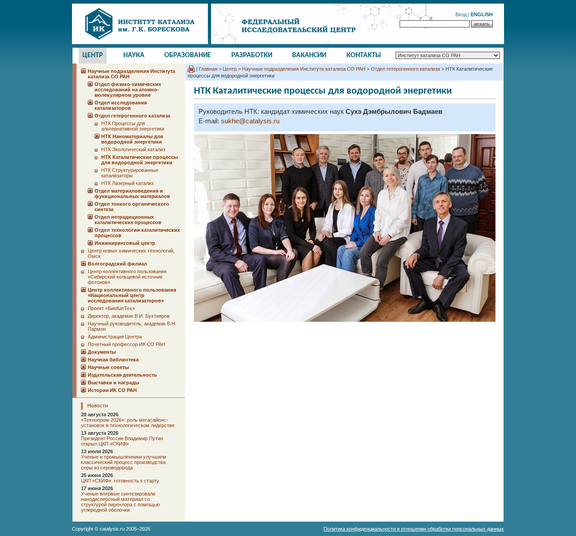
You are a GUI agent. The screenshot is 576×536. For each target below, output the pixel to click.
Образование (187, 55)
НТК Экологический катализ (133, 149)
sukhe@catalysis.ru (250, 121)
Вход (461, 14)
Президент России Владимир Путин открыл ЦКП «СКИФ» (122, 441)
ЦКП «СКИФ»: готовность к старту (120, 480)
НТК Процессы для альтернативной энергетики (132, 126)
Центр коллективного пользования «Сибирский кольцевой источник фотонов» (127, 277)
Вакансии (309, 55)
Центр (92, 55)
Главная (208, 69)
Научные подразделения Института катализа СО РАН (303, 69)
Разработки (251, 55)
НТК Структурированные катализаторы (129, 172)
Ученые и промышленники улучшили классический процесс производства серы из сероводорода (123, 462)
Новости (97, 406)
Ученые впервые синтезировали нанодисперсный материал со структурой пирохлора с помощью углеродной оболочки (120, 502)
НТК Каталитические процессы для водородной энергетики (139, 159)
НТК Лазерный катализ (127, 183)
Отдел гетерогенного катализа (405, 69)
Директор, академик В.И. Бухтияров (129, 316)
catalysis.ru (112, 528)
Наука (133, 55)
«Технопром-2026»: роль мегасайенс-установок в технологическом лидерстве (128, 422)
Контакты (363, 55)
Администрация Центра (115, 336)
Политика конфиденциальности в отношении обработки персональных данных (414, 528)
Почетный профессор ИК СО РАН (126, 344)
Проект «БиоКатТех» (111, 308)
